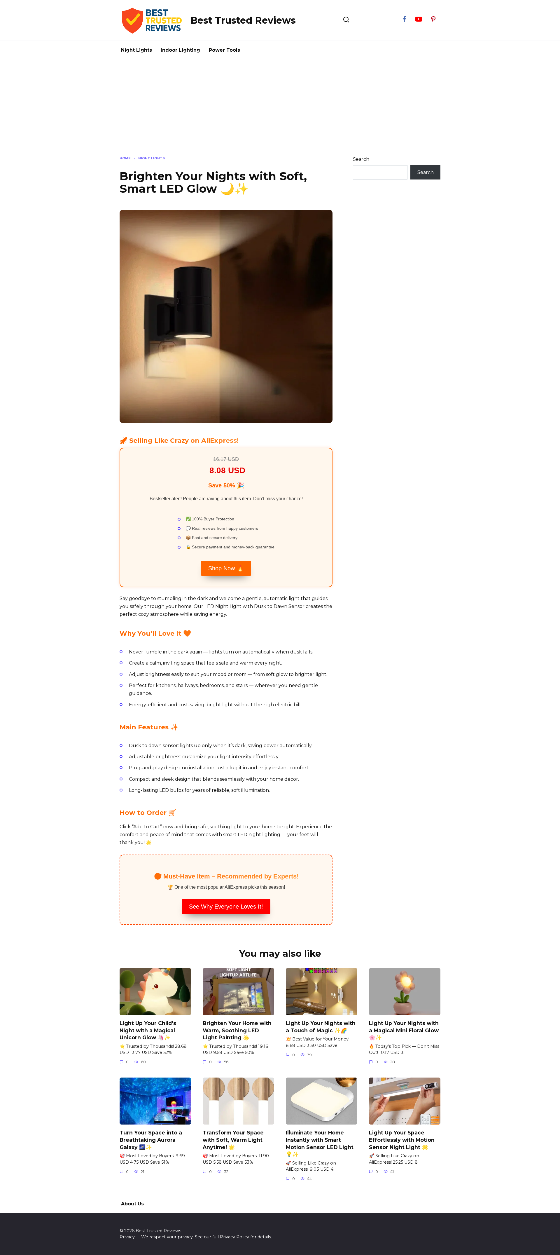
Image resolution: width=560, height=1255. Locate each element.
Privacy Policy (234, 1237)
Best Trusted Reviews (243, 20)
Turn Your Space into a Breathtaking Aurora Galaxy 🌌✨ (151, 1140)
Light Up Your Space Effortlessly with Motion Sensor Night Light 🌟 (402, 1140)
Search (361, 159)
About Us (132, 1204)
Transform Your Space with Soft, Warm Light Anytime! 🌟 (233, 1140)
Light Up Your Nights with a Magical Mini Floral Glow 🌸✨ (404, 1030)
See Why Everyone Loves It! (226, 906)
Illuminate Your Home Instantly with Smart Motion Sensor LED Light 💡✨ (320, 1143)
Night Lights (136, 50)
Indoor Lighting (180, 50)
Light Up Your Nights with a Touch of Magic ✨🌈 (321, 1026)
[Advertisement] (280, 112)
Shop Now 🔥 (226, 568)
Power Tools (224, 50)
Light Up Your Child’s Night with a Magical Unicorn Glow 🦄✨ (148, 1030)
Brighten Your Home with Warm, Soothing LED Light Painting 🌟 (237, 1030)
